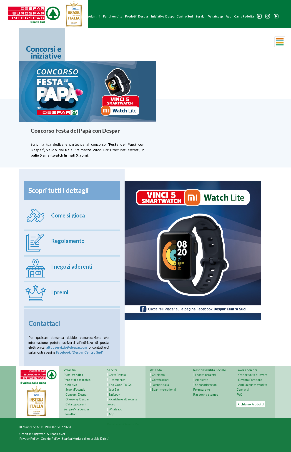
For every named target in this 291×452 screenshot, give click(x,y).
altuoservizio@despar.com (66, 347)
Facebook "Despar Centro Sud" (79, 352)
